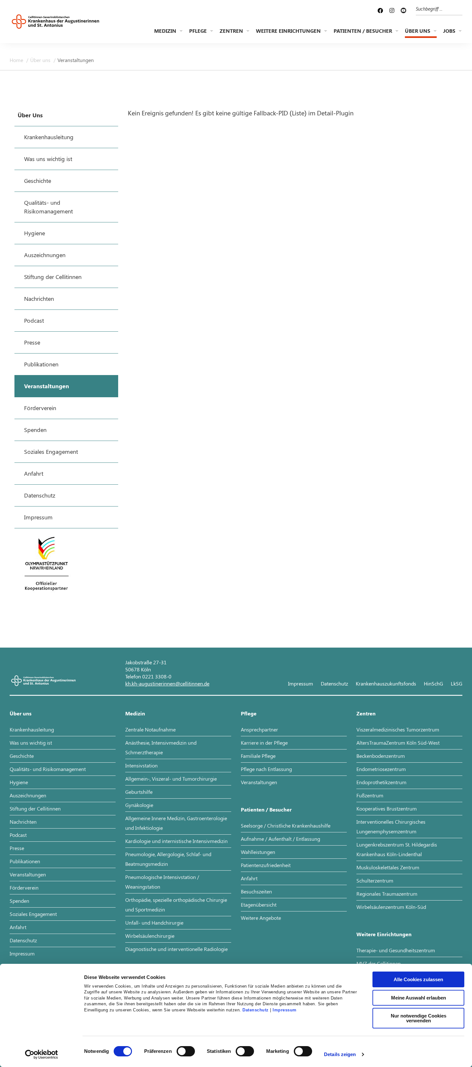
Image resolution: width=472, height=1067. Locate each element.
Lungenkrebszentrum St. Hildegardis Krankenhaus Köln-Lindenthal (396, 849)
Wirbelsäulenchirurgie (149, 935)
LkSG (456, 683)
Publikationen (25, 861)
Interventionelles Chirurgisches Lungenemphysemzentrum (390, 826)
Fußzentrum (369, 795)
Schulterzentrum (374, 880)
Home (17, 60)
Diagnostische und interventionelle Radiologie (176, 949)
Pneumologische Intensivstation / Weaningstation (162, 882)
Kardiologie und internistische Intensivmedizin (176, 841)
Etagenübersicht (258, 904)
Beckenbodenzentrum (380, 755)
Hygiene (19, 782)
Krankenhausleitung (32, 729)
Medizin (165, 30)
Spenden (19, 900)
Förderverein (24, 887)
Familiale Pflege (258, 755)
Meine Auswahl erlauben (418, 997)
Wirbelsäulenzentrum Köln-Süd (391, 906)
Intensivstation (141, 765)
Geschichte (22, 755)
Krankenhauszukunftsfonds (386, 683)
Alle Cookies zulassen (418, 979)
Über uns (417, 30)
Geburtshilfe (139, 791)
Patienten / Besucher (363, 30)
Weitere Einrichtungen (288, 30)
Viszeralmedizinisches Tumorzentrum (397, 729)
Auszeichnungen (28, 795)
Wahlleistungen (258, 851)
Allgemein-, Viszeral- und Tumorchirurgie (171, 778)
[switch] (186, 1051)
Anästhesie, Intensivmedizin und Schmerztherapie (161, 747)
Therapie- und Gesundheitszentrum (395, 950)
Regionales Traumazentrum (386, 893)
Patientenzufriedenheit (266, 865)
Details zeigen (340, 1054)
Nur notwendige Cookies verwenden (418, 1018)
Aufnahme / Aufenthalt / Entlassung (280, 838)
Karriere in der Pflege (264, 742)
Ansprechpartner (259, 729)
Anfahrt (18, 927)
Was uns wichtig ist (31, 742)
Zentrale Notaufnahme (150, 729)
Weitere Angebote (261, 917)
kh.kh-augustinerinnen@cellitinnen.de (167, 683)
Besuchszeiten (256, 891)
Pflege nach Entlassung (266, 769)
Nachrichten (23, 821)
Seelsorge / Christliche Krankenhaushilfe (285, 825)
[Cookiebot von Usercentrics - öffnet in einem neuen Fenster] (41, 1054)
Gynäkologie (139, 805)
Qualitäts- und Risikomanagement (48, 769)
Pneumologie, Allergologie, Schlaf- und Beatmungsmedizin (168, 859)
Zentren (231, 30)
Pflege (198, 30)
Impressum (285, 1010)
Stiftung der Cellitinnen (35, 808)
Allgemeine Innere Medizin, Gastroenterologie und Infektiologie (176, 823)
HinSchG (433, 683)
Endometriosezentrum (381, 769)
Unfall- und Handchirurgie (154, 922)
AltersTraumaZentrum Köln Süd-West (398, 742)
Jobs (449, 30)
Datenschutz (255, 1010)
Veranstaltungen (75, 60)
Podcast (18, 834)
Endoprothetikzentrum (381, 782)
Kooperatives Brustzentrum (386, 808)
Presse (17, 848)
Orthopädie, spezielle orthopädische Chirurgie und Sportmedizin (176, 904)
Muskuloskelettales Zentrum (387, 867)
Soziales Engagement (33, 913)
